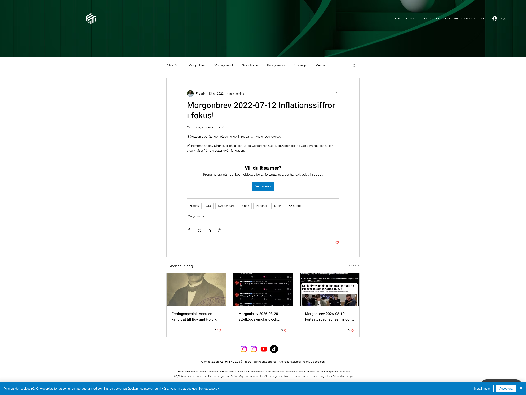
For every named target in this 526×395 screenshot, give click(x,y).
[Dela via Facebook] (189, 230)
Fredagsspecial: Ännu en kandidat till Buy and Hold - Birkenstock (194, 316)
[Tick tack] (274, 349)
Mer (318, 65)
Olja (208, 206)
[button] (354, 65)
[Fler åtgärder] (336, 93)
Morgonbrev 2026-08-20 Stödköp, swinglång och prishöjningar (258, 316)
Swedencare (226, 206)
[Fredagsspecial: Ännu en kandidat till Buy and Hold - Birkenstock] (196, 289)
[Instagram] (244, 349)
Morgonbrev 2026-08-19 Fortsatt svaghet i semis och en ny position (328, 316)
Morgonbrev (197, 65)
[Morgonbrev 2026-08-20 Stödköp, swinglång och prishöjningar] (263, 289)
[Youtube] (264, 349)
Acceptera (506, 388)
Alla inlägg (173, 65)
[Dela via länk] (219, 230)
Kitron (278, 206)
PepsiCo (261, 206)
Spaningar (300, 65)
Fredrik (194, 206)
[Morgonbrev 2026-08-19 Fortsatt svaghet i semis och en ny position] (329, 289)
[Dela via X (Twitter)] (199, 230)
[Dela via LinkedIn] (209, 230)
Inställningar (482, 388)
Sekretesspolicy (208, 388)
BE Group (295, 206)
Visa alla (354, 265)
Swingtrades (250, 65)
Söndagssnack (223, 65)
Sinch (245, 206)
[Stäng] (521, 388)
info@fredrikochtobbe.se (261, 361)
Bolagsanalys (276, 65)
